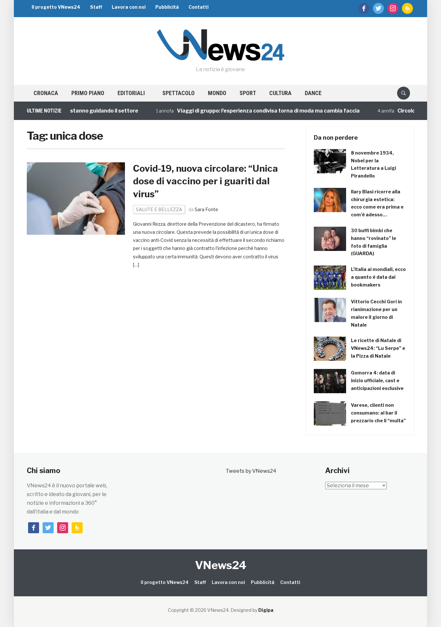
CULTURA (280, 93)
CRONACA (46, 93)
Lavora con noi (129, 7)
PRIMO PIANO (87, 93)
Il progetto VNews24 (56, 7)
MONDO (217, 93)
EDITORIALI (131, 93)
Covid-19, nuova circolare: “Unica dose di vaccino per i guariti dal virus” (205, 181)
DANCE (313, 93)
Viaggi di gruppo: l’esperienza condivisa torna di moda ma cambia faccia (260, 111)
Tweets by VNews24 (251, 471)
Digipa (265, 610)
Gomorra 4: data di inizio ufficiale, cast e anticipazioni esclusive (377, 380)
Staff (96, 7)
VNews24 (220, 565)
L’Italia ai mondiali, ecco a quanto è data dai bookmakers (378, 276)
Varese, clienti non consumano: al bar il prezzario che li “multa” (378, 412)
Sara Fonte (206, 209)
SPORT (248, 93)
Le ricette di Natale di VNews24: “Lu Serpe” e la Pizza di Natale (378, 348)
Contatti (199, 7)
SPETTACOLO (178, 93)
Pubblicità (167, 7)
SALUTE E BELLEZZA (159, 209)
